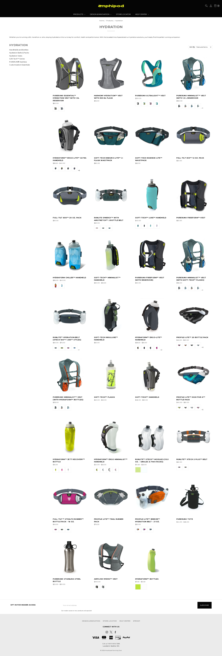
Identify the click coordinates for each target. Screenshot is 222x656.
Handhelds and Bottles (18, 50)
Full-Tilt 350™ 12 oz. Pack (190, 158)
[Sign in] (211, 5)
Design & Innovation (100, 14)
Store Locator (123, 14)
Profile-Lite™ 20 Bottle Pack (192, 337)
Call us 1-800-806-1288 (111, 644)
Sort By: (192, 47)
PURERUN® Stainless (18, 62)
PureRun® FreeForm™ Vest (190, 218)
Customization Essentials (19, 65)
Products (78, 14)
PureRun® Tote (184, 519)
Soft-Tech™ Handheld (147, 397)
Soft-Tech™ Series (17, 59)
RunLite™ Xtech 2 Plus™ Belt (191, 459)
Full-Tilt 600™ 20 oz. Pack (67, 218)
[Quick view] (85, 58)
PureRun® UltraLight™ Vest (150, 96)
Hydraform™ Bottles (147, 579)
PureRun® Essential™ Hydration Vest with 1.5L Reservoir (66, 98)
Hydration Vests (15, 56)
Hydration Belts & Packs (19, 53)
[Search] (206, 5)
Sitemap (136, 621)
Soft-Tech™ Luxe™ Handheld (150, 218)
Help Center (141, 14)
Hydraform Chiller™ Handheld (69, 278)
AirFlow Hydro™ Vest (106, 579)
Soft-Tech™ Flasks (104, 397)
